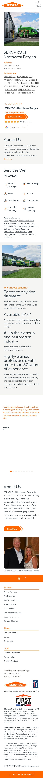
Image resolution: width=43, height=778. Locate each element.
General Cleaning (11, 621)
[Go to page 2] (13, 471)
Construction (9, 608)
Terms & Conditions (12, 653)
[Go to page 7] (26, 471)
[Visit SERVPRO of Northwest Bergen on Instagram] (19, 578)
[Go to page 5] (21, 471)
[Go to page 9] (32, 471)
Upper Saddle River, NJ (28, 86)
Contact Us (8, 641)
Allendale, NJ (28, 89)
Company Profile (11, 633)
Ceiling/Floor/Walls (12, 229)
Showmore (8, 159)
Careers (7, 637)
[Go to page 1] (11, 471)
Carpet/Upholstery (30, 226)
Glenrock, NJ (13, 83)
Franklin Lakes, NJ (29, 83)
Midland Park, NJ (13, 89)
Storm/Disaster (10, 604)
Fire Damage (9, 596)
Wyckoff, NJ (9, 80)
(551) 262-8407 (15, 117)
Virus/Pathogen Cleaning (20, 223)
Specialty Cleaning (11, 617)
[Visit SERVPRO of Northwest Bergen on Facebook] (25, 578)
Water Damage (10, 592)
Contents (7, 237)
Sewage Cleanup (11, 221)
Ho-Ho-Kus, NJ (11, 93)
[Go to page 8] (29, 471)
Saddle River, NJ (26, 93)
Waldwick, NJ (10, 86)
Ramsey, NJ (21, 80)
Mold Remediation (11, 600)
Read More (12, 529)
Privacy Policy (9, 657)
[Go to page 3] (16, 471)
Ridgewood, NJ (24, 76)
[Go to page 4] (19, 471)
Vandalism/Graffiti (27, 234)
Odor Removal (21, 232)
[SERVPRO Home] (12, 4)
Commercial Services (12, 613)
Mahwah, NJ (9, 76)
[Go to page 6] (24, 471)
